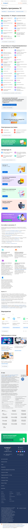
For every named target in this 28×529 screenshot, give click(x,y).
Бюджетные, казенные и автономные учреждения (7, 53)
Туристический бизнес (20, 84)
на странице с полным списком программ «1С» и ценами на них (13, 307)
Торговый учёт (19, 20)
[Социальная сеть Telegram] (22, 451)
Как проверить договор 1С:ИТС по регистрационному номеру (20, 347)
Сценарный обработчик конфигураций (7, 90)
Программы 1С (4, 11)
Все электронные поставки (6, 135)
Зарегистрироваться (16, 327)
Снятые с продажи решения (7, 38)
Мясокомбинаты (6, 59)
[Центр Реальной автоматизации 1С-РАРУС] (4, 410)
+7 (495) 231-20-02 (16, 239)
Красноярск (3, 496)
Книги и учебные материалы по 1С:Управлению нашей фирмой (7, 156)
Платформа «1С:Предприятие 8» (21, 26)
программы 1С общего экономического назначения (8, 376)
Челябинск (2, 502)
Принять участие (6, 327)
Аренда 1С (16, 237)
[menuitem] (7, 314)
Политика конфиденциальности (8, 508)
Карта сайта (3, 488)
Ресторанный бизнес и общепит (20, 62)
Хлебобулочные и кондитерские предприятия (21, 87)
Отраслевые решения (11, 11)
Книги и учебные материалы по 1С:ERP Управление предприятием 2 (21, 156)
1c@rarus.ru (21, 447)
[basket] (20, 3)
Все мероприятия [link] (5, 331)
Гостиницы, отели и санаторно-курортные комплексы (22, 53)
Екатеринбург (11, 493)
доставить (2, 299)
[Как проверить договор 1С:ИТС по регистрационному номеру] (21, 340)
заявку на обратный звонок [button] (9, 233)
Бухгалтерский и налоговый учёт (21, 18)
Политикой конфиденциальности (6, 518)
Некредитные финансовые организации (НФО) (7, 57)
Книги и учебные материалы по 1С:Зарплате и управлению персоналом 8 (21, 153)
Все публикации (4, 366)
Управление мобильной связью (20, 74)
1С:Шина (18, 30)
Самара (2, 501)
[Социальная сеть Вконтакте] (16, 451)
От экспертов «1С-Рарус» (5, 350)
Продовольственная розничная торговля (22, 65)
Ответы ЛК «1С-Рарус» (18, 350)
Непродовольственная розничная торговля (6, 65)
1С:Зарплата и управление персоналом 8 (20, 132)
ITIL (17, 57)
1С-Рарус (2, 374)
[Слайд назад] (24, 331)
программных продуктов (14, 230)
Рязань (10, 499)
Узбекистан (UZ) (19, 494)
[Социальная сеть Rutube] (20, 451)
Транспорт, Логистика (20, 71)
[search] (18, 3)
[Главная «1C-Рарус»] (10, 3)
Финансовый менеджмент (7, 75)
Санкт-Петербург (11, 501)
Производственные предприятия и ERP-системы (21, 23)
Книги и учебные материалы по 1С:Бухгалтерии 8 (7, 153)
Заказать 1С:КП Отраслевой (7, 107)
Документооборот (6, 25)
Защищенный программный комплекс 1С (7, 33)
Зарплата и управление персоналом (7, 21)
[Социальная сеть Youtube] (18, 451)
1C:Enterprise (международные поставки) (21, 28)
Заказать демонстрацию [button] (7, 220)
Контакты (2, 485)
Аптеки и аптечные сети (7, 82)
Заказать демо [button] (14, 122)
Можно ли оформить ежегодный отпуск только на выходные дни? (6, 362)
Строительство (5, 71)
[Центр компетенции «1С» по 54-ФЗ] (4, 420)
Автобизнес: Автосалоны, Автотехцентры (21, 50)
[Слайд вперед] (26, 331)
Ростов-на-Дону (3, 499)
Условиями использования (7, 517)
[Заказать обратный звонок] (26, 1)
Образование (19, 59)
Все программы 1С (8, 41)
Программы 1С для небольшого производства (7, 36)
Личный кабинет (5, 459)
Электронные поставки (19, 11)
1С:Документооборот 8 (6, 132)
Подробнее (5, 184)
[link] (6, 322)
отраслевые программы (13, 374)
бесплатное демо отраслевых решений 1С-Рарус (13, 231)
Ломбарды (18, 80)
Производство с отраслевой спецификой (7, 62)
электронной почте (14, 243)
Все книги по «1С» (8, 159)
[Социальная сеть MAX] (24, 451)
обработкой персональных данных (7, 519)
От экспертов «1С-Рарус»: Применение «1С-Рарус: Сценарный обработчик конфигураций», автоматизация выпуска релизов (7, 348)
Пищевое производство (7, 66)
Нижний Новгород (12, 496)
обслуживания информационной (20, 269)
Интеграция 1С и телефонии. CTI (7, 85)
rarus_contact (21, 449)
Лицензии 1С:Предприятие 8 (7, 18)
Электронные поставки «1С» (7, 30)
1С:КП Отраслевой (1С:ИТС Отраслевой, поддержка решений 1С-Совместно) (21, 33)
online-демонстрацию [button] (8, 235)
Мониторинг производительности (20, 90)
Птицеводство (19, 82)
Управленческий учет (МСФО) (21, 75)
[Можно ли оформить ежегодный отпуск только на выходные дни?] (7, 355)
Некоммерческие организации (8, 80)
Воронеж (2, 493)
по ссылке (6, 522)
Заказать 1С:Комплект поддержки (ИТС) (9, 104)
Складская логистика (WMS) (7, 73)
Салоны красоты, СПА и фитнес (22, 66)
